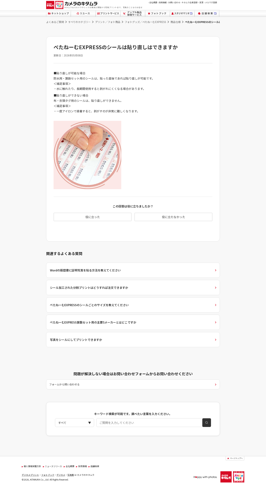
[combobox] (133, 422)
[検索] (206, 422)
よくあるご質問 (55, 22)
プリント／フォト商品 (107, 22)
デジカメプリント (30, 474)
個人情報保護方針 (32, 466)
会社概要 (152, 2)
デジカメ (60, 474)
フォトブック (47, 474)
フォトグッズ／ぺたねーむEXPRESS (145, 22)
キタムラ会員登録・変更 (192, 2)
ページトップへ (235, 458)
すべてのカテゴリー (79, 22)
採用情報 (162, 2)
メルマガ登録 (210, 2)
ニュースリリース (53, 466)
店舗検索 (94, 466)
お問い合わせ (173, 2)
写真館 (70, 474)
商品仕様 (175, 22)
